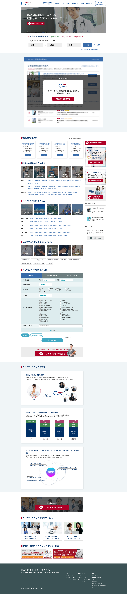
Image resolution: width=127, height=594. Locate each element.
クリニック (42, 259)
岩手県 (41, 218)
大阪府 (31, 228)
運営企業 (94, 575)
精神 (59, 288)
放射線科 (70, 192)
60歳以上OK (44, 319)
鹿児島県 (60, 235)
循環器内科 (44, 181)
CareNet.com (95, 577)
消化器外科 (37, 186)
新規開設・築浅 (45, 317)
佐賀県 (45, 235)
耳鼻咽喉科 (54, 192)
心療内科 (36, 183)
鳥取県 (41, 232)
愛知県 (31, 225)
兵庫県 (41, 228)
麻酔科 (75, 192)
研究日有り (44, 311)
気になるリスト (82, 577)
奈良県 (45, 228)
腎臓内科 (58, 181)
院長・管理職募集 (66, 316)
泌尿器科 (44, 192)
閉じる (52, 330)
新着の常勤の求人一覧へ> (76, 138)
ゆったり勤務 (34, 259)
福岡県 (31, 235)
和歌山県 (50, 228)
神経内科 (63, 181)
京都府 (36, 228)
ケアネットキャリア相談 (84, 579)
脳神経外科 (65, 186)
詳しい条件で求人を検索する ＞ (89, 50)
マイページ (81, 575)
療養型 (51, 288)
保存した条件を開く (37, 335)
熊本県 (36, 235)
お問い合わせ (97, 238)
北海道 (31, 218)
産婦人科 (60, 192)
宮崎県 (55, 235)
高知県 (64, 232)
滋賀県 (56, 228)
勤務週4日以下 (25, 259)
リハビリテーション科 (51, 189)
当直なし (64, 300)
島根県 (45, 232)
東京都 (31, 222)
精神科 (39, 192)
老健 (68, 288)
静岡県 (36, 225)
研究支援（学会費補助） (68, 309)
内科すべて (31, 181)
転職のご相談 (81, 573)
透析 (65, 192)
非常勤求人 (53, 275)
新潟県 (55, 225)
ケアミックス (44, 290)
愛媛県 (55, 232)
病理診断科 (31, 194)
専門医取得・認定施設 (53, 259)
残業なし (43, 314)
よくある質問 (81, 581)
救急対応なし (44, 304)
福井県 (68, 225)
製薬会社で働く (45, 321)
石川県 (59, 225)
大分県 (50, 235)
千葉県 (42, 222)
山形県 (55, 218)
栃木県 (60, 222)
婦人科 (42, 189)
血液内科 (30, 183)
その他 (43, 291)
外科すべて (31, 186)
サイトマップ (95, 579)
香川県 (59, 232)
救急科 (36, 194)
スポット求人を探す (71, 579)
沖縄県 (65, 235)
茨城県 (51, 222)
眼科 (49, 192)
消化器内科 (51, 181)
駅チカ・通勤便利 (45, 305)
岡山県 (36, 232)
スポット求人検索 (66, 37)
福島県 (59, 218)
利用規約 (94, 581)
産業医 (60, 194)
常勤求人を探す (70, 575)
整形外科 (71, 186)
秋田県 (50, 218)
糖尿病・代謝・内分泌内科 (74, 181)
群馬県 (56, 222)
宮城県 (45, 218)
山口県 (50, 232)
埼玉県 (46, 222)
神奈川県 (36, 222)
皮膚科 (29, 192)
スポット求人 (74, 275)
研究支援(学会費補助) (39, 263)
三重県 (60, 228)
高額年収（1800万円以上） (48, 300)
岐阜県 (50, 225)
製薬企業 (69, 290)
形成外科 (77, 186)
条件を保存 (97, 45)
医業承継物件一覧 (78, 37)
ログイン (94, 587)
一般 (42, 288)
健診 (64, 194)
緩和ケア (42, 194)
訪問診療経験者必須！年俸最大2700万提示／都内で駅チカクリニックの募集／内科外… (28, 143)
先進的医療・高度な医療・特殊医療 (70, 311)
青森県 (36, 218)
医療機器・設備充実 (26, 263)
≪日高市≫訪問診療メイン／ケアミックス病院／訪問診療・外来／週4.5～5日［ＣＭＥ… (44, 143)
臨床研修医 (69, 194)
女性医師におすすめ (67, 314)
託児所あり (63, 259)
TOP (67, 573)
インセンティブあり (67, 304)
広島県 (31, 232)
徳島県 (68, 232)
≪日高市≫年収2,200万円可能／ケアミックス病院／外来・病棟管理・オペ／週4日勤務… (60, 143)
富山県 (64, 225)
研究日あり (49, 263)
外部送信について (96, 583)
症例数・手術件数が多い (74, 259)
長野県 (45, 225)
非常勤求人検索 (55, 37)
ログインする (63, 78)
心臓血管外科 (52, 186)
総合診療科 (54, 194)
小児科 (34, 192)
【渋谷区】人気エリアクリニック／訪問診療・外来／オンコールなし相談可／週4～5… (76, 143)
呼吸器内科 (37, 181)
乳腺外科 (59, 186)
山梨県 (41, 225)
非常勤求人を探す (70, 577)
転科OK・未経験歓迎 (67, 317)
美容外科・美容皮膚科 (33, 189)
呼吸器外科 (44, 186)
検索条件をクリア (70, 337)
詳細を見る (28, 155)
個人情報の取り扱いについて (99, 585)
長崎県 (41, 235)
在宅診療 (47, 194)
